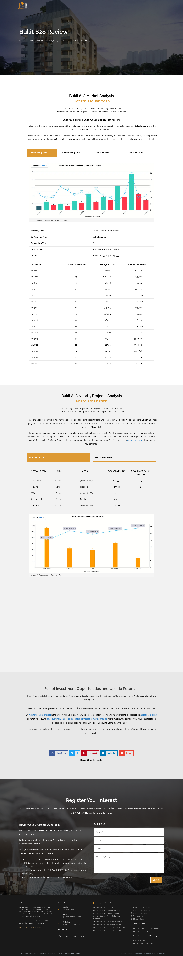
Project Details (71, 5)
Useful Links (138, 916)
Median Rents (138, 919)
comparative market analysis (94, 719)
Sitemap (147, 954)
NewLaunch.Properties (71, 924)
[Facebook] (59, 936)
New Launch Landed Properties (109, 913)
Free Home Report (141, 931)
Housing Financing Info (142, 907)
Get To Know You (159, 954)
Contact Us (35, 927)
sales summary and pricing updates (63, 719)
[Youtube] (82, 936)
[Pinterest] (75, 936)
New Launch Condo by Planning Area (111, 927)
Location (85, 5)
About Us (23, 927)
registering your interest (40, 715)
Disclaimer (138, 954)
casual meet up (134, 440)
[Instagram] (67, 936)
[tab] (42, 153)
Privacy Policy (126, 954)
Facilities (96, 5)
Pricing (119, 5)
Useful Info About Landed (143, 913)
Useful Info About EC (141, 910)
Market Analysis (132, 5)
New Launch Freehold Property (109, 921)
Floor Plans (108, 5)
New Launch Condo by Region (108, 930)
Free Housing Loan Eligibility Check (147, 928)
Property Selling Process (143, 943)
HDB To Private (139, 940)
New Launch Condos (104, 907)
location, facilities (149, 715)
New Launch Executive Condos (108, 910)
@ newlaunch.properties (72, 917)
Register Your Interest (153, 5)
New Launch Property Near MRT (109, 924)
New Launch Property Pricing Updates (106, 917)
